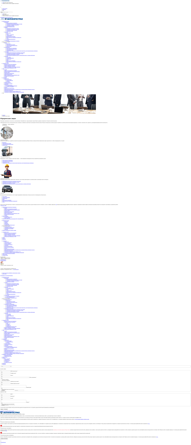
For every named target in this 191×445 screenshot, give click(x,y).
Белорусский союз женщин (9, 348)
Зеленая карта (4, 198)
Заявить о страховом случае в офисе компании (12, 328)
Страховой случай (5, 320)
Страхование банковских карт (11, 297)
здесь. (149, 423)
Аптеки (5, 338)
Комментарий (28, 387)
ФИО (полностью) (14, 371)
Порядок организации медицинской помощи (12, 332)
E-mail (12, 398)
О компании (4, 339)
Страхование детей (9, 286)
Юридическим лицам (8, 356)
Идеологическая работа (8, 346)
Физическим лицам (5, 277)
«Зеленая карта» (9, 290)
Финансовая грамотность (8, 351)
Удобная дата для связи (15, 381)
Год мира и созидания (8, 362)
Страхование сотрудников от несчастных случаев (10, 182)
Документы (6, 345)
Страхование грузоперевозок (9, 304)
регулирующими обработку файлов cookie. (82, 419)
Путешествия (6, 295)
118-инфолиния (3, 259)
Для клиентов (6, 359)
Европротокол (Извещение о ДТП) (10, 329)
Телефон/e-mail (13, 373)
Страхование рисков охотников (11, 285)
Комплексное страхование (6, 200)
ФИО (12, 394)
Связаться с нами (3, 205)
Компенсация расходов (8, 335)
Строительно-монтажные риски (7, 144)
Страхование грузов (9, 306)
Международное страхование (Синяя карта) (9, 201)
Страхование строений (10, 281)
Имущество (4, 142)
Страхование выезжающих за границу (12, 296)
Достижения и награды (8, 344)
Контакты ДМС (7, 333)
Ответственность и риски (6, 143)
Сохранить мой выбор (4, 438)
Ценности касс (4, 145)
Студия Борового (16, 269)
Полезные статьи (7, 360)
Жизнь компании (7, 358)
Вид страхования (33, 377)
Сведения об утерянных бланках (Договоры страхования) (14, 353)
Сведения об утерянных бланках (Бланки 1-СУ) (12, 352)
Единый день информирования (11, 347)
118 (56, 204)
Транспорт (6, 287)
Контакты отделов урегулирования (10, 321)
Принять (2, 409)
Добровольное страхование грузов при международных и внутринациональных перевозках (22, 307)
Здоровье (5, 282)
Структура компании (8, 340)
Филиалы (8, 342)
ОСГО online (4, 196)
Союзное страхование (6, 197)
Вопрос (28, 402)
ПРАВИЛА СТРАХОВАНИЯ (7, 354)
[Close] (20, 413)
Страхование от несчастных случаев (12, 283)
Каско (3, 199)
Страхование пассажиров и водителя (12, 284)
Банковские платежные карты (11, 326)
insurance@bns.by (3, 260)
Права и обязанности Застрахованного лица (11, 336)
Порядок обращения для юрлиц (9, 327)
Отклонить (5, 409)
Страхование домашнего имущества (12, 280)
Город (12, 375)
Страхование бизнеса (8, 299)
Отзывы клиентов (7, 343)
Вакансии (4, 363)
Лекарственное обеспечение (9, 334)
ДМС (3, 330)
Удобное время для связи (15, 383)
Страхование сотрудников (8, 308)
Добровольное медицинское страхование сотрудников (11, 181)
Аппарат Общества (9, 341)
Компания (13, 396)
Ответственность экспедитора (7, 161)
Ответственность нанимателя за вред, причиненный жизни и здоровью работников (16, 183)
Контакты (4, 364)
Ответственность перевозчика (7, 160)
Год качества (6, 361)
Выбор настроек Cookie (3, 271)
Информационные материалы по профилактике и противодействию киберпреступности (19, 350)
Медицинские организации (9, 337)
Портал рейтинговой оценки (9, 349)
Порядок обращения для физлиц (9, 322)
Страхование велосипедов (10, 294)
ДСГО (7, 293)
